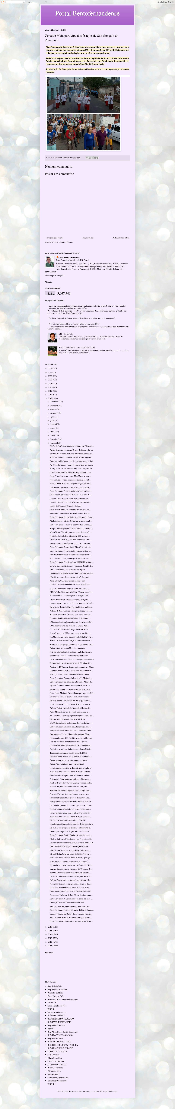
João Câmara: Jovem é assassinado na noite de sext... (70, 479)
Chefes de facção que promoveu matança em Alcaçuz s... (72, 446)
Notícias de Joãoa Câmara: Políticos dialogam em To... (71, 610)
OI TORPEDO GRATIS (57, 1064)
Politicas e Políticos (55, 1067)
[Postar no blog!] (89, 157)
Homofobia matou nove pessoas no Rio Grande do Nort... (72, 573)
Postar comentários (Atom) (62, 242)
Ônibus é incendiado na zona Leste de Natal (67, 764)
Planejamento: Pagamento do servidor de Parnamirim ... (71, 824)
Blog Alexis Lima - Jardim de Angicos (63, 1031)
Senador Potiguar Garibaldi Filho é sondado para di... (70, 913)
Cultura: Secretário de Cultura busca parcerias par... (70, 498)
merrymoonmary (92, 1091)
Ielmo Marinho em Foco (57, 1005)
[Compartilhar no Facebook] (94, 157)
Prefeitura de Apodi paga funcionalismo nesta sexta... (70, 539)
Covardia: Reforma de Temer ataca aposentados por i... (71, 472)
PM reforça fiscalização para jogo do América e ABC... (71, 622)
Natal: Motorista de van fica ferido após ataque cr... (70, 711)
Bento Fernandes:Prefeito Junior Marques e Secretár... (71, 876)
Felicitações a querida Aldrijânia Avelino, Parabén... (70, 487)
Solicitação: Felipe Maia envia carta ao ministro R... (70, 696)
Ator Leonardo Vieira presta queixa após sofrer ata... (70, 906)
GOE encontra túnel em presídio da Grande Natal (69, 625)
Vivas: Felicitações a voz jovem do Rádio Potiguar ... (70, 854)
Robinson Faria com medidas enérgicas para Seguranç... (71, 457)
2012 (50, 942)
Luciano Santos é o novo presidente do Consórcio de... (71, 869)
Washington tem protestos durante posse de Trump (69, 674)
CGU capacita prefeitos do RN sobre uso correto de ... (71, 494)
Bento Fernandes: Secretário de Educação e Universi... (71, 547)
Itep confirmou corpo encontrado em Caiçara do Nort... (71, 865)
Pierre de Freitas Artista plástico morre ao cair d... (69, 794)
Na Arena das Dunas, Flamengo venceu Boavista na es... (71, 464)
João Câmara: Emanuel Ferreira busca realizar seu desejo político (74, 323)
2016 (50, 926)
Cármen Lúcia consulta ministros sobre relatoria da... (70, 584)
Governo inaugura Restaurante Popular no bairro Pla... (71, 891)
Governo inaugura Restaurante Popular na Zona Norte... (71, 566)
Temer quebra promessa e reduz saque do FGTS (68, 753)
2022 (50, 379)
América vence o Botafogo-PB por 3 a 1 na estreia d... (71, 543)
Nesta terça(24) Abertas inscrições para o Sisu (67, 580)
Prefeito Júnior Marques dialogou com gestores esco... (71, 483)
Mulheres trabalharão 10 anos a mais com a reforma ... (71, 614)
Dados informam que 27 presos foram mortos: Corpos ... (72, 805)
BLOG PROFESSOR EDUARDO (61, 1018)
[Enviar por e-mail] (87, 157)
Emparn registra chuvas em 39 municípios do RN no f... (71, 603)
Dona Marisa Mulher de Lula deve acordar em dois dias (71, 461)
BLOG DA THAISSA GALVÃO (60, 1035)
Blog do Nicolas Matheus (57, 989)
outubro (53, 409)
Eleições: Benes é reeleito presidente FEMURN (68, 820)
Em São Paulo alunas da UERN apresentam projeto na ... (72, 453)
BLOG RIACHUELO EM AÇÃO (60, 1048)
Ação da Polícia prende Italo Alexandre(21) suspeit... (70, 708)
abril (52, 431)
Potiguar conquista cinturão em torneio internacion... (70, 809)
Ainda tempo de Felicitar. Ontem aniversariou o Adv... (71, 521)
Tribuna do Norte (54, 1071)
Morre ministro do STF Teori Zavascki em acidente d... (71, 738)
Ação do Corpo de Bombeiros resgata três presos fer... (71, 685)
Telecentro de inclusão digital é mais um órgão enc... (70, 790)
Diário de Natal (53, 1054)
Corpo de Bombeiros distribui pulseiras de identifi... (70, 618)
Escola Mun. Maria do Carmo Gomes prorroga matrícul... (72, 693)
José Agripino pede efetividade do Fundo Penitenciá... (71, 652)
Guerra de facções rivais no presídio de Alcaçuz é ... (70, 599)
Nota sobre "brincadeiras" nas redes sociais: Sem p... (70, 513)
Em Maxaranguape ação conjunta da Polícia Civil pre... (71, 637)
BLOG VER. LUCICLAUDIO (59, 1022)
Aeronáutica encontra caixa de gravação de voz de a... (70, 689)
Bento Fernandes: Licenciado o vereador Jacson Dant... (71, 921)
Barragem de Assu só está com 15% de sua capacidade (71, 468)
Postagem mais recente (54, 237)
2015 (50, 930)
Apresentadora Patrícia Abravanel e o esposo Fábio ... (70, 734)
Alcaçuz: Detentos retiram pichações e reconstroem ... (70, 554)
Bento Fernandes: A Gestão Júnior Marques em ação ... (71, 898)
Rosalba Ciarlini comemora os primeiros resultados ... (70, 756)
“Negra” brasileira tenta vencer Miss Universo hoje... (70, 476)
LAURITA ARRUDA (56, 1061)
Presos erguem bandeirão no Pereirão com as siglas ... (70, 768)
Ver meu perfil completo (54, 275)
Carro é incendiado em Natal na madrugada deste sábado (72, 659)
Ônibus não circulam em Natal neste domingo (67, 648)
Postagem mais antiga (121, 237)
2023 (50, 376)
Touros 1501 (52, 1002)
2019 (50, 391)
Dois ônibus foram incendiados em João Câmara (68, 741)
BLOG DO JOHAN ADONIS (59, 1041)
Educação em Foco (55, 1058)
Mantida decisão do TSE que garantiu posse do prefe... (71, 782)
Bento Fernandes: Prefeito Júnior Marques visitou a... (70, 551)
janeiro (53, 443)
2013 (50, 938)
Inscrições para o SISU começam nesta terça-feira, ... (70, 633)
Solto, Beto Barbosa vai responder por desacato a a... (70, 509)
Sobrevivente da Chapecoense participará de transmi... (71, 558)
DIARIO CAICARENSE (57, 1051)
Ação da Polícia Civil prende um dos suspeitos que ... (70, 700)
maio (52, 427)
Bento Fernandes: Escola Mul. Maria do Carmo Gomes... (72, 910)
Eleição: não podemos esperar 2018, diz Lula (67, 719)
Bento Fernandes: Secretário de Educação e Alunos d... (71, 681)
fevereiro (54, 439)
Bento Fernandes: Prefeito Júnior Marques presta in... (70, 816)
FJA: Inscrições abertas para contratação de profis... (70, 846)
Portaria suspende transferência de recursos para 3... (70, 786)
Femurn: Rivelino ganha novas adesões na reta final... (70, 872)
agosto (53, 416)
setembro (54, 413)
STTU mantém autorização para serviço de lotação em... (72, 715)
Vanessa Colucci (54, 1074)
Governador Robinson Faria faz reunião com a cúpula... (71, 607)
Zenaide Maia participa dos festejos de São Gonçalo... (70, 663)
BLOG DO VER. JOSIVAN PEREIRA (63, 1045)
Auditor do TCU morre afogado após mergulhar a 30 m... (72, 667)
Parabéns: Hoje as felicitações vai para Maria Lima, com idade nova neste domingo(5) (82, 318)
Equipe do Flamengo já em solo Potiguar (66, 506)
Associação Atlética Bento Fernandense (63, 999)
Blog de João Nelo (55, 986)
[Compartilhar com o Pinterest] (97, 157)
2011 (50, 945)
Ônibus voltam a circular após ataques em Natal (68, 760)
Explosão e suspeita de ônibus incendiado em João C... (71, 749)
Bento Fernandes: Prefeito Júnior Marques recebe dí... (71, 491)
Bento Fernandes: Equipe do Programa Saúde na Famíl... (72, 517)
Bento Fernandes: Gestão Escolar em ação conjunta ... (70, 835)
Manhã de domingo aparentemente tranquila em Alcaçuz (71, 644)
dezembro (54, 401)
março (53, 435)
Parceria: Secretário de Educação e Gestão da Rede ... (70, 502)
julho (52, 420)
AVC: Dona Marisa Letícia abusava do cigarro (67, 569)
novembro (54, 405)
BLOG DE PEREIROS (56, 1015)
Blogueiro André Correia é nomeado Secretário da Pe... (71, 730)
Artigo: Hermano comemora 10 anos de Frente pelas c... (71, 450)
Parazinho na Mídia (55, 992)
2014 (50, 934)
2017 (50, 398)
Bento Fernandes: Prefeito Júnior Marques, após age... (71, 857)
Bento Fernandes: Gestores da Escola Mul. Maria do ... (71, 678)
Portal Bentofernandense (68, 257)
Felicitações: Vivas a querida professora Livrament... (70, 779)
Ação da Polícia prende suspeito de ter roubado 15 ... (70, 880)
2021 (50, 383)
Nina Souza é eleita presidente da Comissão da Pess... (70, 775)
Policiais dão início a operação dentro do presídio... (70, 588)
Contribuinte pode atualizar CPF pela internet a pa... (70, 797)
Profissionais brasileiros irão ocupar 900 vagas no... (70, 536)
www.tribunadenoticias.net (58, 1077)
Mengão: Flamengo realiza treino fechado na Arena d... (71, 528)
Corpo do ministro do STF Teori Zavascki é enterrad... (71, 670)
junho (52, 424)
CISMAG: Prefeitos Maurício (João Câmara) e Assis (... (71, 592)
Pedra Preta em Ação (56, 996)
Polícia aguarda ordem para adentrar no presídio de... (70, 812)
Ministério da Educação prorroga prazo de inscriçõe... (70, 532)
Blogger (114, 1091)
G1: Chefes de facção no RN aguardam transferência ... (71, 723)
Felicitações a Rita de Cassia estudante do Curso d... (70, 655)
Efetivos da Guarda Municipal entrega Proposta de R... (71, 839)
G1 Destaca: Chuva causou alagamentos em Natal (69, 629)
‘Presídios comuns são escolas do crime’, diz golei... (70, 577)
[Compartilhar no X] (92, 157)
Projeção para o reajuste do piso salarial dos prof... (69, 861)
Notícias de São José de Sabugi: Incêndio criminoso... (70, 640)
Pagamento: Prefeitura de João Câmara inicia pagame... (71, 895)
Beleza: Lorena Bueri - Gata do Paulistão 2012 (77, 347)
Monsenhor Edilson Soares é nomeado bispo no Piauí (70, 883)
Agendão (51, 1028)
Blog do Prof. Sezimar (56, 1025)
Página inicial (88, 237)
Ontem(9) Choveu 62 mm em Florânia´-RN (67, 902)
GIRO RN (51, 1009)
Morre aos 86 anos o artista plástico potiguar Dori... (70, 595)
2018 (50, 394)
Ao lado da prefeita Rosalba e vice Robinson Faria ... (70, 887)
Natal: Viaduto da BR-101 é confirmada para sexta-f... (71, 917)
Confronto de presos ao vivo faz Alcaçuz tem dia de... (71, 745)
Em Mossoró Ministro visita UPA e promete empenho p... (72, 842)
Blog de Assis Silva (55, 1038)
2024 (50, 372)
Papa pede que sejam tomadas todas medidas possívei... (71, 801)
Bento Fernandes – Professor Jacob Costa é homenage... (71, 524)
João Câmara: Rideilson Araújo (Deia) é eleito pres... (70, 850)
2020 (50, 387)
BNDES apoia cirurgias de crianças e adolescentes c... (70, 827)
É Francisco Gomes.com (57, 1012)
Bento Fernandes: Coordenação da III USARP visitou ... (71, 562)
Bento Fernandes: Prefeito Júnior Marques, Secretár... (70, 771)
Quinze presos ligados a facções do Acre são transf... (70, 831)
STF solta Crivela (65, 333)
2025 (50, 368)
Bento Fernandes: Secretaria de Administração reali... (70, 726)
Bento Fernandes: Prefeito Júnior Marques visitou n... (70, 704)
